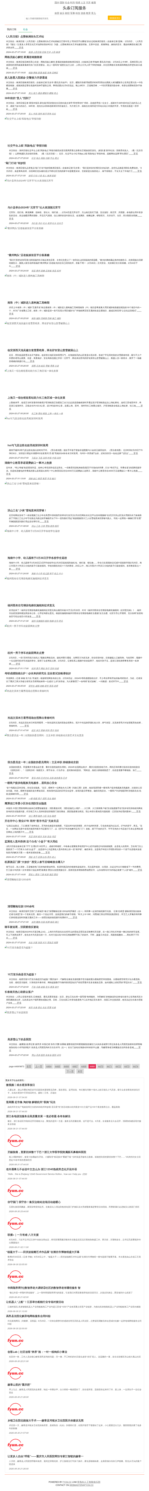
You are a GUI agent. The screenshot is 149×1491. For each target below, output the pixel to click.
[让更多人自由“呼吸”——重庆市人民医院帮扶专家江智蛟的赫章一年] (15, 1444)
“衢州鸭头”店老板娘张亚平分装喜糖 (28, 255)
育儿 (93, 13)
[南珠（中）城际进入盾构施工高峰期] (24, 275)
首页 (28, 1066)
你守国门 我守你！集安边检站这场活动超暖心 (34, 1202)
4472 (118, 1066)
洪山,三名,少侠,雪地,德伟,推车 (45, 525)
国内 (57, 2)
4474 (135, 1066)
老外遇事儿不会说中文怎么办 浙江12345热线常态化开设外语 (41, 1169)
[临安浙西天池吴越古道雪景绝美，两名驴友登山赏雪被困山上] (37, 323)
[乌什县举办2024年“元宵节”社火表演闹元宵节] (29, 180)
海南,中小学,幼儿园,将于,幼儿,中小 (47, 573)
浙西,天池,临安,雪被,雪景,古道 (45, 365)
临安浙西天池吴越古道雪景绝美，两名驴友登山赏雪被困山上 (43, 350)
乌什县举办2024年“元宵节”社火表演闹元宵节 (34, 207)
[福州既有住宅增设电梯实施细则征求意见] (27, 578)
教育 (88, 13)
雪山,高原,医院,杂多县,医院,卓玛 (46, 1055)
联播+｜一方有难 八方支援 (23, 1235)
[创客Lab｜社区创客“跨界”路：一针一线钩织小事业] (15, 1340)
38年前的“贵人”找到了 (18, 98)
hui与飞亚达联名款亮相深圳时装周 (28, 445)
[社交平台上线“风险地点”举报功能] (23, 118)
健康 (93, 2)
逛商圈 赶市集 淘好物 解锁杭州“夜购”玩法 (30, 1102)
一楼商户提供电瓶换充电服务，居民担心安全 (31, 783)
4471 (109, 1066)
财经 (67, 13)
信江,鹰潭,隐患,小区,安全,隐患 (42, 815)
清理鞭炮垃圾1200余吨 (21, 906)
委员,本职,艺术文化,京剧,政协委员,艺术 (49, 777)
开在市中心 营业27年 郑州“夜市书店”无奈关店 (32, 821)
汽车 (88, 2)
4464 (49, 1066)
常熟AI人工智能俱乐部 (88, 1482)
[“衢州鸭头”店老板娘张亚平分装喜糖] (24, 228)
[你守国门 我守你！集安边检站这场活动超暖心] (15, 1190)
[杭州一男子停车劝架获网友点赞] (22, 625)
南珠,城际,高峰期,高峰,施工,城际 (46, 318)
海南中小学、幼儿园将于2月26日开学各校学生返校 (37, 558)
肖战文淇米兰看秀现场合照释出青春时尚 (31, 718)
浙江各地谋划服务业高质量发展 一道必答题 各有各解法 (38, 1116)
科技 (78, 13)
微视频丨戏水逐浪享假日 (20, 1085)
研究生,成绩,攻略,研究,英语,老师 (43, 685)
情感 (78, 2)
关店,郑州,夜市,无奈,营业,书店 (42, 836)
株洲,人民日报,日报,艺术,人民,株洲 (44, 52)
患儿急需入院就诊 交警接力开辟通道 (26, 77)
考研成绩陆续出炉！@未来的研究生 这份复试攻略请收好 (38, 673)
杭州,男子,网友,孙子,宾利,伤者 (45, 668)
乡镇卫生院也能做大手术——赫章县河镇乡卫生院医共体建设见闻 (46, 1420)
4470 (100, 1066)
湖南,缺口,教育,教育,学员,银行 (42, 478)
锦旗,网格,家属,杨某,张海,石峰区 (43, 72)
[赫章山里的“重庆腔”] (15, 1373)
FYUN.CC (67, 1482)
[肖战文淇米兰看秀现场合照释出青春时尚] (27, 690)
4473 (127, 1066)
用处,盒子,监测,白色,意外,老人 (42, 856)
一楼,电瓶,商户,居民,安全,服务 (42, 798)
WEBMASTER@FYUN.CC (82, 1485)
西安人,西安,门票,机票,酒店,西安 (43, 874)
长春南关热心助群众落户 (19, 992)
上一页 (38, 1066)
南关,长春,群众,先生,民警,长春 (42, 1007)
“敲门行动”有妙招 (15, 163)
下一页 (70, 1071)
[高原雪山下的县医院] (16, 1012)
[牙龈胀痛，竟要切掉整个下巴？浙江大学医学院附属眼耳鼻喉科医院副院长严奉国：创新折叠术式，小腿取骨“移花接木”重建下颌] (15, 1140)
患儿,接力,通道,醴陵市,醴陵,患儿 (43, 93)
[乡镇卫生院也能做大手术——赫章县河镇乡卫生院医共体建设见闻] (15, 1408)
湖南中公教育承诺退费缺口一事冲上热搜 (28, 463)
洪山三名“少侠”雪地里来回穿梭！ (27, 510)
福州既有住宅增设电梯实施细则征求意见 (31, 605)
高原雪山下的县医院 (19, 1039)
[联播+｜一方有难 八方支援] (15, 1223)
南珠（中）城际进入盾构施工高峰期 (28, 302)
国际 (62, 2)
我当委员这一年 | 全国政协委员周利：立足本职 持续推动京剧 (43, 762)
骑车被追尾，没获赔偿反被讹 (22, 927)
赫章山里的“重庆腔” (19, 1384)
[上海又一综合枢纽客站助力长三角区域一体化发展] (31, 370)
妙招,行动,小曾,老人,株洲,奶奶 (42, 175)
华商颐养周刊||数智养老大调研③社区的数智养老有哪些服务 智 (44, 1288)
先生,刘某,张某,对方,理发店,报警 (43, 942)
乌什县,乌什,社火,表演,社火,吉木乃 (47, 223)
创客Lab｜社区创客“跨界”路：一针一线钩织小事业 (37, 1352)
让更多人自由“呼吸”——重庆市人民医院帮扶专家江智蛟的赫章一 (46, 1456)
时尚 (72, 2)
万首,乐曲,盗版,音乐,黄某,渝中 (45, 986)
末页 (80, 1071)
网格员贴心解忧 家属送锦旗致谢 (23, 57)
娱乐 (62, 13)
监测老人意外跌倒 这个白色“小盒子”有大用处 (31, 841)
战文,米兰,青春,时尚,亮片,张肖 (45, 730)
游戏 (83, 13)
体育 (57, 13)
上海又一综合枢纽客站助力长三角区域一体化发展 (36, 397)
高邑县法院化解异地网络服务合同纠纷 (28, 1316)
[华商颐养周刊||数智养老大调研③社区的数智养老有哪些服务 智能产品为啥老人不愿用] (15, 1276)
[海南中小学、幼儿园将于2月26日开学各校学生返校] (32, 530)
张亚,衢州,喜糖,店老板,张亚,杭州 (46, 270)
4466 (66, 1066)
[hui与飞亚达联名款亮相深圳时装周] (24, 418)
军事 (72, 13)
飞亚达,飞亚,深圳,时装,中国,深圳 (46, 457)
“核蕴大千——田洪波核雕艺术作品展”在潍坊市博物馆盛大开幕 (42, 1252)
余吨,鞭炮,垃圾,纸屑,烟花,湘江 (45, 921)
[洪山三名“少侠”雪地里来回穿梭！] (23, 483)
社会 (67, 2)
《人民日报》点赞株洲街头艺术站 (24, 36)
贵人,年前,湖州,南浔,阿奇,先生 (42, 113)
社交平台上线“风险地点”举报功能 (27, 145)
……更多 (19, 47)
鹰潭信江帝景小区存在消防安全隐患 (26, 803)
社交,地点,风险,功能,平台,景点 (45, 158)
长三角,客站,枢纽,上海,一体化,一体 (47, 413)
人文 (83, 2)
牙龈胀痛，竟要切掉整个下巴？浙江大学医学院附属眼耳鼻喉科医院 (47, 1152)
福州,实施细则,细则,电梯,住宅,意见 (47, 620)
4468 (83, 1066)
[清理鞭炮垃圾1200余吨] (18, 879)
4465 (57, 1066)
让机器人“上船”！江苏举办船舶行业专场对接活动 (35, 1302)
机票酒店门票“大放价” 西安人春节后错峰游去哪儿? (35, 862)
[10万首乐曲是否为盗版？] (19, 947)
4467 (75, 1066)
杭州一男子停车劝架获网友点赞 (26, 653)
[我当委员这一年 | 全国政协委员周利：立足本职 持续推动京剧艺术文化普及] (44, 735)
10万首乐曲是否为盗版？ (22, 974)
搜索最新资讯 (114, 18)
